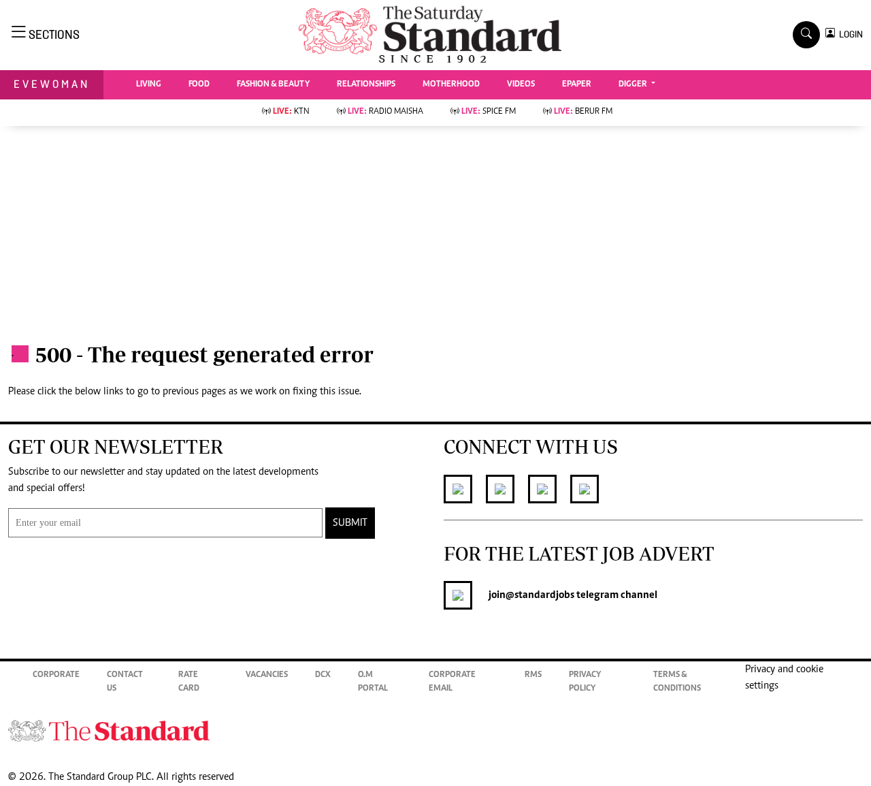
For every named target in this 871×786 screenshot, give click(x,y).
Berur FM (583, 112)
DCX (323, 675)
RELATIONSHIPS (366, 84)
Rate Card (188, 682)
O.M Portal (373, 682)
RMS (533, 675)
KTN (291, 112)
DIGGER (634, 84)
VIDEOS (521, 84)
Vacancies (267, 675)
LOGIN (849, 34)
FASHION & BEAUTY (273, 84)
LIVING (148, 84)
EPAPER (576, 84)
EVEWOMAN (52, 84)
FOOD (199, 84)
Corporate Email (452, 682)
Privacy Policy (585, 682)
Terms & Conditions (677, 682)
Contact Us (125, 682)
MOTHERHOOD (451, 84)
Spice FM (488, 112)
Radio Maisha (385, 112)
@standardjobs (540, 595)
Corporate (56, 675)
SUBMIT (350, 523)
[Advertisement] (435, 228)
